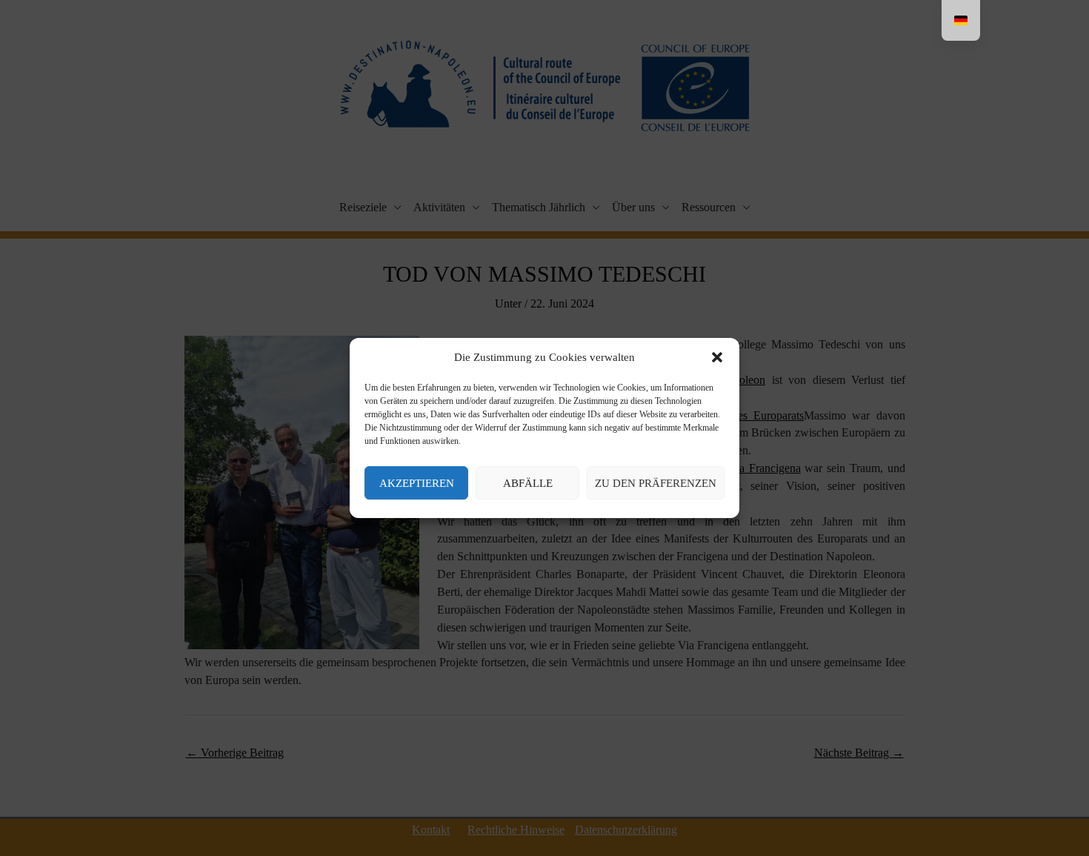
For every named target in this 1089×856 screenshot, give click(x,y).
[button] (717, 358)
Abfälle (528, 483)
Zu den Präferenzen (655, 483)
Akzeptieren (416, 483)
